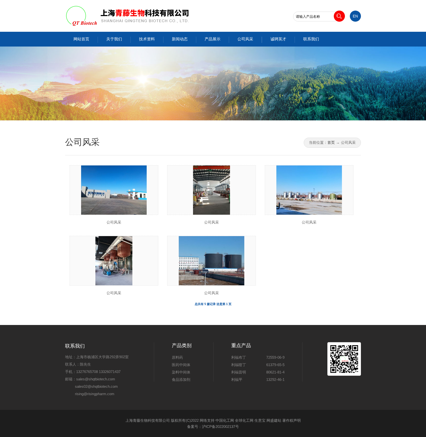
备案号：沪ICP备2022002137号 (213, 426)
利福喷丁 (238, 365)
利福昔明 (238, 372)
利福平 (236, 379)
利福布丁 (238, 357)
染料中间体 (181, 372)
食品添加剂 (181, 379)
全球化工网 (244, 420)
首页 (331, 142)
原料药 (177, 357)
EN (355, 16)
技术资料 (147, 39)
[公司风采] (114, 190)
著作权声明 (291, 420)
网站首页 (81, 39)
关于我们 (114, 39)
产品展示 (212, 39)
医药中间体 (181, 365)
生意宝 (260, 420)
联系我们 (311, 39)
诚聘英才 (278, 39)
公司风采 (245, 39)
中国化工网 (224, 420)
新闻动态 (180, 39)
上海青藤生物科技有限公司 (147, 420)
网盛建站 (273, 420)
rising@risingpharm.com (94, 394)
